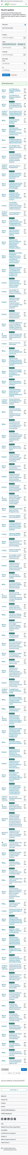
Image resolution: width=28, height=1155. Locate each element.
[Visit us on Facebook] (2, 1118)
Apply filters (6, 75)
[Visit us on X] (5, 1118)
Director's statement (4, 498)
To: (3, 67)
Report (5, 147)
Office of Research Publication (5, 113)
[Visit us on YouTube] (12, 1118)
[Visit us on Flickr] (15, 1118)
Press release (4, 90)
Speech (5, 283)
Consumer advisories (4, 335)
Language (4, 51)
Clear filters (14, 75)
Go (19, 1073)
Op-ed (4, 819)
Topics (3, 41)
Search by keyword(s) (7, 28)
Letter (4, 606)
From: (3, 60)
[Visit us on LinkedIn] (8, 1118)
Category (4, 34)
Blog (4, 120)
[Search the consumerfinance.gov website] (26, 4)
